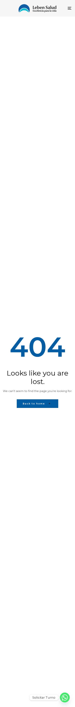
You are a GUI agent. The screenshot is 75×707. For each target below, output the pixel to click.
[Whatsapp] (65, 697)
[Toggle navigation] (60, 8)
